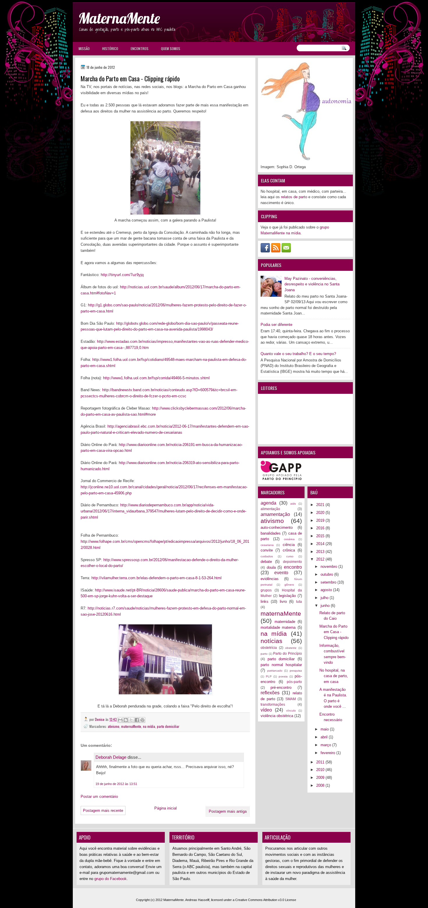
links (264, 601)
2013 (321, 551)
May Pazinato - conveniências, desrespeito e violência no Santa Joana (311, 284)
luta (299, 601)
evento (281, 572)
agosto (327, 590)
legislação (287, 595)
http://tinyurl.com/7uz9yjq (122, 275)
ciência (289, 544)
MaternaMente (119, 18)
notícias (271, 640)
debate (266, 561)
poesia (283, 676)
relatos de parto (294, 197)
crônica (289, 550)
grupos (266, 590)
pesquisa (296, 670)
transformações (273, 704)
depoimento (292, 561)
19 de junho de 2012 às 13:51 (116, 784)
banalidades (271, 533)
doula (271, 567)
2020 (321, 512)
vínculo (291, 710)
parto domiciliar (168, 726)
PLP (269, 676)
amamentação (275, 514)
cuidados (267, 556)
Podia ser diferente (276, 324)
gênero (289, 584)
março (326, 745)
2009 (321, 777)
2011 (321, 762)
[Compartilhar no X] (131, 720)
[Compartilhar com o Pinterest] (142, 720)
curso (289, 556)
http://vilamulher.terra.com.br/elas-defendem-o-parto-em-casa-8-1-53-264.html (156, 578)
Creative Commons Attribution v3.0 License (265, 900)
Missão (84, 48)
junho (326, 605)
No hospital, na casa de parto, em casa (333, 676)
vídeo (266, 709)
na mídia (149, 726)
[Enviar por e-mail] (120, 720)
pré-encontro (280, 687)
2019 (321, 520)
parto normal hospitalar (281, 665)
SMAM (290, 699)
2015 (321, 536)
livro (283, 601)
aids (293, 503)
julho (325, 598)
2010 (321, 770)
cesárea (289, 539)
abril (325, 737)
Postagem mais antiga (228, 811)
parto (264, 653)
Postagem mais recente (103, 810)
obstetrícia (269, 647)
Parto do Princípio (287, 653)
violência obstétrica (277, 716)
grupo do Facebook (110, 879)
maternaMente (131, 726)
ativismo (113, 726)
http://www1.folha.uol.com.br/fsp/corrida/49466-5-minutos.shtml (156, 378)
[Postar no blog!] (126, 720)
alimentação (270, 509)
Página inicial (165, 808)
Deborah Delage (110, 757)
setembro (329, 582)
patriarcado (274, 670)
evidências (270, 579)
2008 (321, 785)
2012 (321, 559)
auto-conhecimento (277, 527)
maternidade (285, 621)
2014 (321, 544)
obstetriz (290, 647)
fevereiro (328, 753)
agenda (268, 502)
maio (325, 729)
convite (267, 550)
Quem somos (170, 48)
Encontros (139, 48)
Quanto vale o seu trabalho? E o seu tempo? (298, 354)
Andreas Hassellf (197, 900)
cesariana (267, 545)
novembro (329, 566)
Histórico (110, 48)
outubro (327, 574)
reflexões (270, 692)
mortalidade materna (278, 627)
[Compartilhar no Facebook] (137, 720)
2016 (321, 528)
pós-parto (294, 682)
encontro (293, 567)
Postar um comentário (99, 796)
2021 (321, 505)
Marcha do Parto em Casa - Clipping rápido (334, 632)
